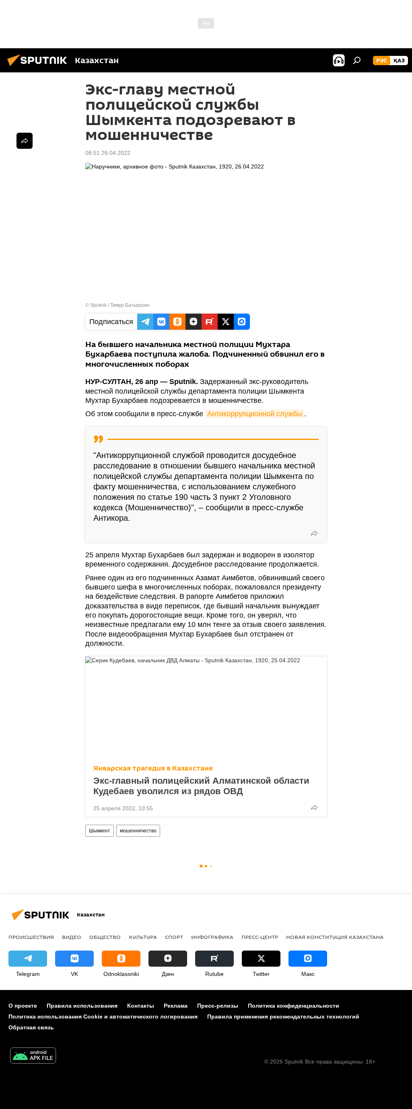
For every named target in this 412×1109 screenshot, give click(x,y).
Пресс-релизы (217, 1005)
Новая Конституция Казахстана (334, 937)
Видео (71, 937)
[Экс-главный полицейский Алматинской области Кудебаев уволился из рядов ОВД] (206, 708)
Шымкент (99, 831)
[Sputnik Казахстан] (39, 67)
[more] (314, 533)
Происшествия (31, 937)
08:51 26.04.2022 (107, 153)
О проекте (22, 1005)
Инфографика (212, 937)
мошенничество (138, 831)
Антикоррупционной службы (254, 414)
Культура (143, 937)
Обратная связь (31, 1027)
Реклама (175, 1005)
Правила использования (82, 1005)
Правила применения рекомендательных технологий (283, 1016)
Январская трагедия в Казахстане (153, 768)
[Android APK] (33, 1056)
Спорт (174, 937)
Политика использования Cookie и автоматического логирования (103, 1016)
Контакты (140, 1005)
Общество (105, 937)
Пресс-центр (259, 937)
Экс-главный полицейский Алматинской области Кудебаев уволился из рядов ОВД (201, 786)
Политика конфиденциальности (293, 1005)
